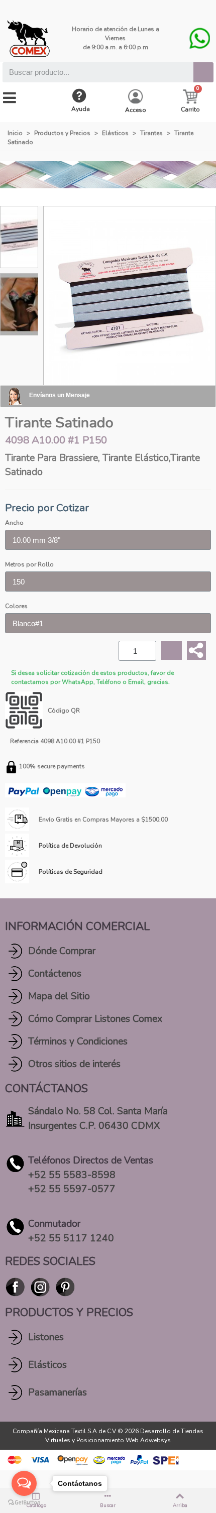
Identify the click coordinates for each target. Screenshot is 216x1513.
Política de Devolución (70, 846)
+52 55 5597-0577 (72, 1189)
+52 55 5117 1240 (71, 1238)
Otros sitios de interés (74, 1064)
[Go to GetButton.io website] (24, 1502)
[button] (52, 304)
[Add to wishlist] (171, 650)
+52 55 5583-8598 (72, 1175)
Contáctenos (54, 973)
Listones (46, 1337)
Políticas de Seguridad (70, 872)
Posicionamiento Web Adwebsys (123, 1440)
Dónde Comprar (61, 951)
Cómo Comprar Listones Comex (95, 1018)
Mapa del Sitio (59, 996)
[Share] (196, 650)
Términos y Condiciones (78, 1041)
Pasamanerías (57, 1392)
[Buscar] (203, 72)
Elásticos (47, 1364)
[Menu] (9, 97)
